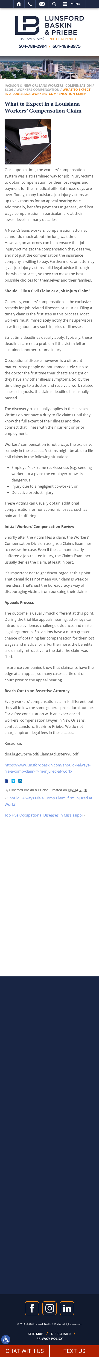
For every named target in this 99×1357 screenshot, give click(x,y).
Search (54, 4)
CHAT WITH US (25, 1351)
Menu (75, 4)
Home (19, 4)
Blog (9, 89)
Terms (62, 926)
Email (42, 4)
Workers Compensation (38, 89)
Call (30, 4)
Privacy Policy (49, 1339)
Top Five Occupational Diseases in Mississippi (44, 815)
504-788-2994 (33, 46)
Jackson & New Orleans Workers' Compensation (48, 85)
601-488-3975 (66, 46)
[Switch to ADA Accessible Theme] (5, 1339)
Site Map (35, 1334)
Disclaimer (61, 1334)
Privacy (53, 926)
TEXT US (74, 1351)
